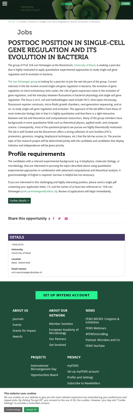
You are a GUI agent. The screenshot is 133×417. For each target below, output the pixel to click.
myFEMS (73, 365)
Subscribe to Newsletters (83, 383)
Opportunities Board (44, 375)
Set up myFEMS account (66, 295)
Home (11, 21)
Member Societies (61, 323)
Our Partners (57, 339)
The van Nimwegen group (23, 81)
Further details (18, 200)
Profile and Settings (80, 377)
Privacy (74, 357)
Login (125, 3)
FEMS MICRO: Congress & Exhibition (102, 320)
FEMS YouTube (95, 345)
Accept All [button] (31, 409)
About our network (58, 313)
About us (20, 310)
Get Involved (57, 344)
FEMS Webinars (96, 328)
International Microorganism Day (43, 367)
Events (17, 324)
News (90, 310)
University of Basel (84, 65)
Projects (38, 357)
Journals (18, 319)
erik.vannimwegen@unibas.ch (39, 191)
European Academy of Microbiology (64, 331)
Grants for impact (24, 330)
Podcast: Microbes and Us (103, 340)
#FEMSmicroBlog (97, 334)
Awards (17, 336)
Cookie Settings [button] (13, 409)
